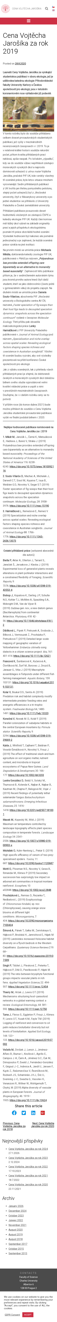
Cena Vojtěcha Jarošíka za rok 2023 (28, 1157)
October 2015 (16, 1248)
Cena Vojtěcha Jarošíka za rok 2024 (28, 1148)
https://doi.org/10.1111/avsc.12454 (28, 986)
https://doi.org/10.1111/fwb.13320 (29, 713)
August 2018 (16, 1239)
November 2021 (17, 1225)
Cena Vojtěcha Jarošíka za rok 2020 (28, 1184)
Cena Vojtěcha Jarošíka (26, 8)
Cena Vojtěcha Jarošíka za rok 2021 (28, 1175)
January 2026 (16, 1206)
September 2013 (18, 1253)
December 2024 (17, 1210)
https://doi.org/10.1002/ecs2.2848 (32, 890)
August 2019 (16, 1234)
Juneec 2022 (16, 1220)
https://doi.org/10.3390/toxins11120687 (30, 863)
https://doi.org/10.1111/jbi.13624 (28, 1100)
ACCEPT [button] (28, 1315)
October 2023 (16, 1215)
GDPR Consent (12, 1314)
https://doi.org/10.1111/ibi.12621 (32, 655)
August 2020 (16, 1229)
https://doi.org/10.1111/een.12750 (27, 1009)
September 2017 (18, 1244)
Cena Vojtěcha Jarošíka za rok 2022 (28, 1166)
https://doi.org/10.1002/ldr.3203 (26, 775)
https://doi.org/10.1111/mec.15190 (29, 505)
